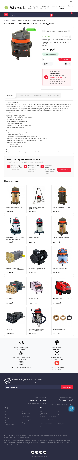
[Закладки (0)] (65, 14)
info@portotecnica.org (57, 77)
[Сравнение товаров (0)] (60, 14)
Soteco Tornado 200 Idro (60, 268)
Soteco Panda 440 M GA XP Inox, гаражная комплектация (15, 238)
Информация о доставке (10, 419)
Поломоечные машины (48, 417)
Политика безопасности (9, 424)
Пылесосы (61, 415)
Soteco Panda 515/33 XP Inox (61, 237)
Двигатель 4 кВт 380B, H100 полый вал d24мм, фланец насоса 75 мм (37, 269)
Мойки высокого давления (45, 413)
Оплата (70, 6)
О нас (6, 415)
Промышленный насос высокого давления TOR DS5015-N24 (15, 269)
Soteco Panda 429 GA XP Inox (14, 207)
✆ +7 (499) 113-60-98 (38, 6)
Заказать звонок (66, 401)
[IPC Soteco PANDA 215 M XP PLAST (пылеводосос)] (21, 43)
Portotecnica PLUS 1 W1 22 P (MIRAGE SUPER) (37, 208)
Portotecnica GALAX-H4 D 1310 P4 (62, 299)
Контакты (62, 9)
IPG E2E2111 (9, 299)
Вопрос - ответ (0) (52, 95)
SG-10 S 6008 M (33, 299)
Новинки (54, 6)
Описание (10, 95)
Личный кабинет (46, 424)
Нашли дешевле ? (51, 54)
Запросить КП (64, 170)
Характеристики (23, 95)
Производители (27, 420)
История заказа (45, 427)
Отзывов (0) (38, 95)
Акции (24, 423)
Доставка (62, 6)
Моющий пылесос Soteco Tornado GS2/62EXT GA (36, 330)
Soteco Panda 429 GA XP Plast (61, 207)
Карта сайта (26, 417)
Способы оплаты (10, 412)
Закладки (61, 424)
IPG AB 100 (9, 329)
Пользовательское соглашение (28, 413)
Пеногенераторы (63, 412)
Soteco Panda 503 (34, 237)
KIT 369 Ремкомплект (59, 329)
